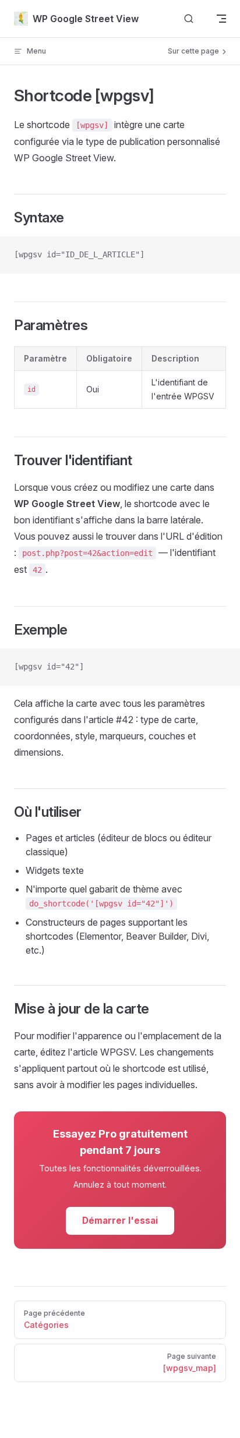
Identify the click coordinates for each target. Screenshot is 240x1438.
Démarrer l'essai (120, 1220)
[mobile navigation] (221, 18)
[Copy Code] (221, 255)
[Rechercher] (189, 19)
